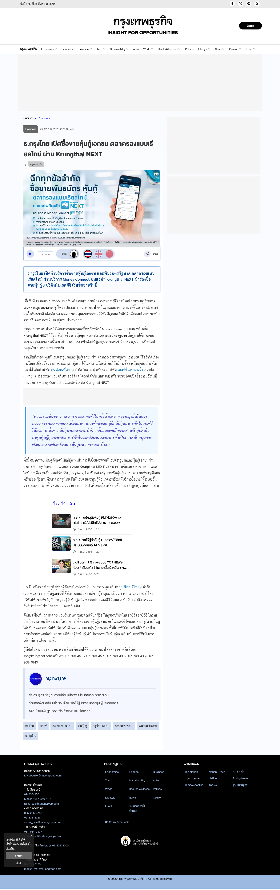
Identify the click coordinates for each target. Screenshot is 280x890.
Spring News (240, 778)
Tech (99, 49)
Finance (66, 49)
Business (83, 49)
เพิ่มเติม (10, 848)
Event (249, 49)
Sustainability (118, 49)
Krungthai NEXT (62, 725)
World (146, 49)
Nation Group (217, 771)
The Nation (191, 771)
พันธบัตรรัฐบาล (148, 725)
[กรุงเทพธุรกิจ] (28, 49)
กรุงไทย (29, 725)
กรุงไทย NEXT (101, 725)
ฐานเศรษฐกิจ (240, 785)
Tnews (213, 785)
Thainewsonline (194, 785)
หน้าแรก (27, 118)
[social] (232, 3)
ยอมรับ (19, 856)
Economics (47, 49)
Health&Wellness (168, 49)
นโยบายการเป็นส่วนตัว (137, 808)
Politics (189, 49)
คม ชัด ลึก (238, 771)
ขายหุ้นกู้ (82, 725)
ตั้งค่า (19, 863)
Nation (213, 778)
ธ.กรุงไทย (30, 735)
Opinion (233, 49)
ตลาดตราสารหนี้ (124, 725)
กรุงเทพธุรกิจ (192, 778)
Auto (136, 49)
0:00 (43, 254)
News (218, 49)
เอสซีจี (43, 725)
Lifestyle (202, 49)
